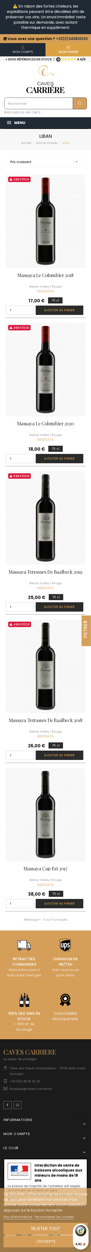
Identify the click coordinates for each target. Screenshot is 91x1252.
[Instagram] (17, 1105)
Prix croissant (44, 162)
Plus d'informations (18, 1217)
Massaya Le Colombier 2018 (45, 275)
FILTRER (85, 629)
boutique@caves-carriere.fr (31, 1089)
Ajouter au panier (59, 310)
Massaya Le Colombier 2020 (45, 423)
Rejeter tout (45, 1228)
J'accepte (46, 1241)
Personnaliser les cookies (54, 1217)
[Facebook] (7, 1105)
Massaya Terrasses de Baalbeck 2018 (45, 720)
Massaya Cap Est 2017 (45, 868)
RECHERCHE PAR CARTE (23, 112)
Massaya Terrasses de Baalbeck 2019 (45, 571)
